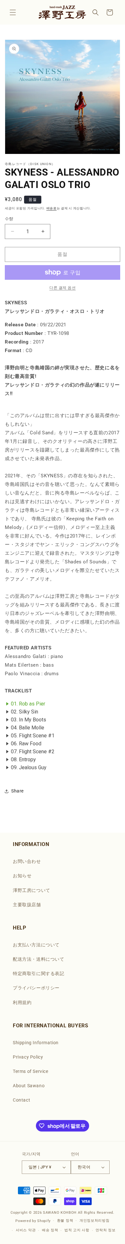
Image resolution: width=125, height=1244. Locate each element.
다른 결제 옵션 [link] (62, 288)
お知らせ (22, 875)
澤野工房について (31, 890)
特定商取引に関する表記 (38, 973)
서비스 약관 (26, 1230)
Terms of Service (30, 1071)
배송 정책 (50, 1230)
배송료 (51, 208)
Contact (21, 1100)
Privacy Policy (28, 1057)
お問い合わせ (27, 861)
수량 (9, 218)
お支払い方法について (36, 944)
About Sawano (29, 1085)
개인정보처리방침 (94, 1221)
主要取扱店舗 (27, 904)
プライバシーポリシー (36, 987)
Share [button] (17, 790)
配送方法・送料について (38, 959)
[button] (13, 12)
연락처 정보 (105, 1230)
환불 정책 (65, 1221)
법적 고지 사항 (76, 1230)
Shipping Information (36, 1042)
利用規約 (22, 1002)
